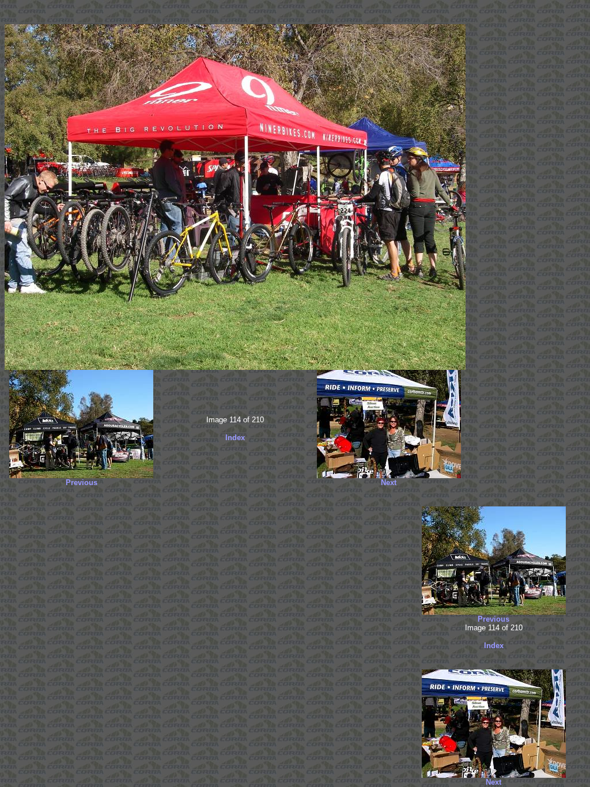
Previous (81, 482)
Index (235, 437)
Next (388, 482)
